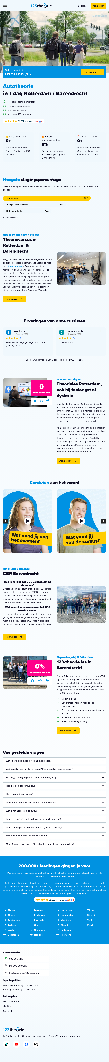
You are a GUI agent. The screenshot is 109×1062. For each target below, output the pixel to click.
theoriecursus (15, 266)
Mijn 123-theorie (11, 1001)
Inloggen (81, 5)
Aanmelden (98, 5)
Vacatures (75, 1036)
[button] (5, 521)
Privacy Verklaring (57, 1036)
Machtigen (8, 1006)
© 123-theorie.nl (11, 1036)
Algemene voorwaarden (34, 1036)
